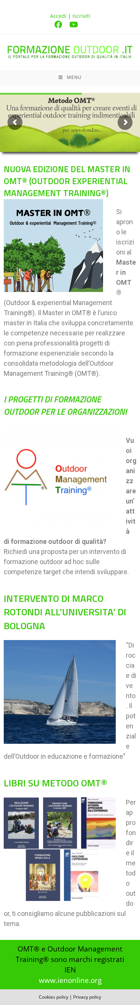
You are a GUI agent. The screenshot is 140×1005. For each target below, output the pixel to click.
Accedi (58, 15)
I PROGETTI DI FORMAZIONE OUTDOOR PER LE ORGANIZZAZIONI (65, 405)
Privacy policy (87, 997)
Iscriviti (81, 15)
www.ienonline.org (70, 980)
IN (67, 181)
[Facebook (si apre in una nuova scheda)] (62, 24)
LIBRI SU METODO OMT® (55, 783)
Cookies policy (53, 997)
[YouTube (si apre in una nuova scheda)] (77, 24)
